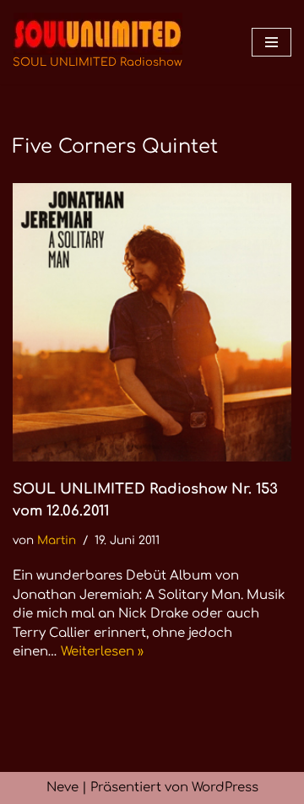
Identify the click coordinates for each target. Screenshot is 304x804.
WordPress (225, 787)
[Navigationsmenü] (271, 42)
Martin (56, 540)
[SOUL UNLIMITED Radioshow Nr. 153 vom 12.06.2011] (152, 322)
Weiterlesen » (102, 652)
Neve (62, 787)
